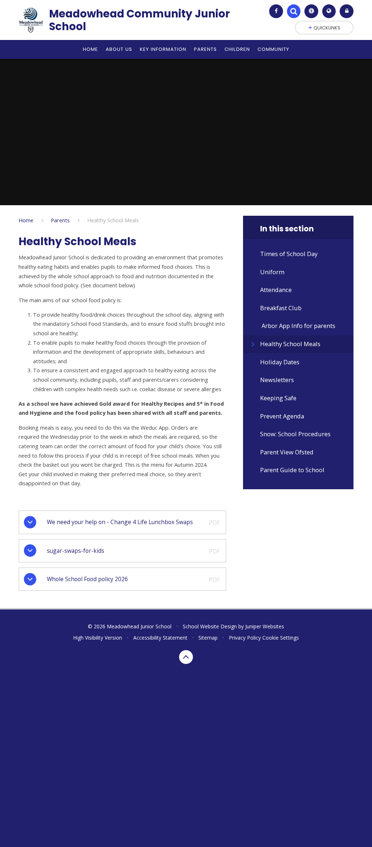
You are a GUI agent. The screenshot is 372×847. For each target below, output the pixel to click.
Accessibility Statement (160, 637)
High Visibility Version (97, 637)
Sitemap (208, 637)
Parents (60, 220)
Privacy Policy (245, 637)
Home (26, 220)
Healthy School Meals (113, 220)
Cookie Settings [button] (280, 637)
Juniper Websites (264, 626)
